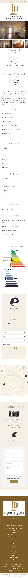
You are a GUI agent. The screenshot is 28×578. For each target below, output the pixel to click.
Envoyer (14, 481)
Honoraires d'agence (20, 566)
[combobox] (14, 332)
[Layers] (25, 367)
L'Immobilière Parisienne (14, 525)
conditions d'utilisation (9, 576)
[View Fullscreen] (2, 373)
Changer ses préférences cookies (15, 568)
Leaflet (26, 395)
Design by (16, 570)
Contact (14, 84)
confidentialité (22, 574)
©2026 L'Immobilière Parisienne (14, 564)
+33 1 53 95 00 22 (15, 425)
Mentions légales (8, 566)
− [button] (2, 369)
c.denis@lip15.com (15, 427)
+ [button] (2, 367)
